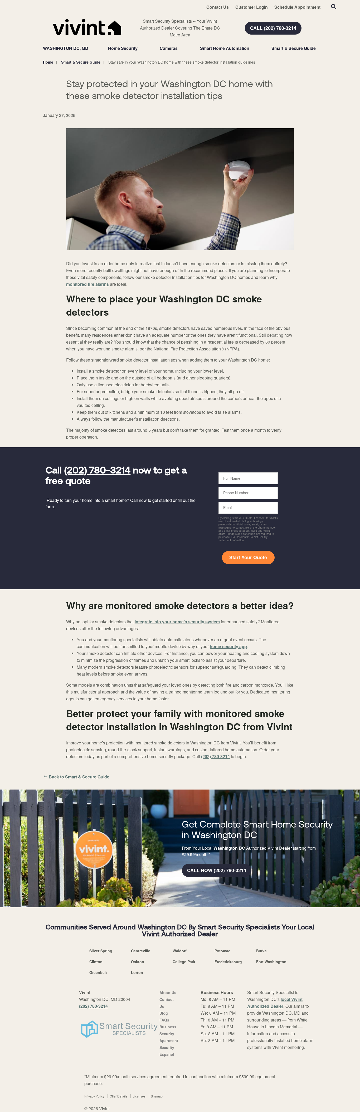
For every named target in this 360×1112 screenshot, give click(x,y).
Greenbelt (98, 972)
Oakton (137, 961)
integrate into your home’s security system (177, 622)
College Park (184, 961)
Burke (261, 950)
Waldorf (180, 950)
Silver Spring (100, 950)
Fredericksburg (228, 961)
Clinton (96, 961)
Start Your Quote (248, 557)
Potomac (222, 950)
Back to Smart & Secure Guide (79, 777)
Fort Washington (271, 961)
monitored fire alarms (87, 284)
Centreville (140, 950)
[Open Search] (333, 6)
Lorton (137, 972)
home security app (228, 646)
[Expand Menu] (140, 48)
